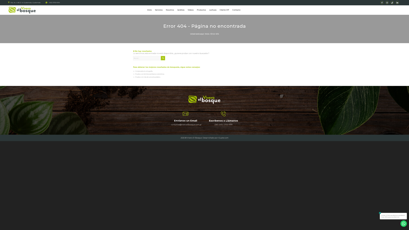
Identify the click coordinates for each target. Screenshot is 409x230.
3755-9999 (228, 125)
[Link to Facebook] (382, 2)
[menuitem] (25, 2)
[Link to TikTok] (392, 2)
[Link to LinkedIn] (397, 2)
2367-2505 (218, 125)
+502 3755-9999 (54, 3)
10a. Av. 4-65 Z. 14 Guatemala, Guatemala (25, 3)
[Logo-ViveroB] (26, 10)
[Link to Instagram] (387, 2)
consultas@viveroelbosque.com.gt (186, 125)
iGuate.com (223, 138)
